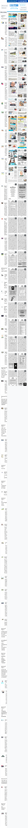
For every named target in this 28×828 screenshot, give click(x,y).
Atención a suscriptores (23, 4)
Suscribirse (23, 7)
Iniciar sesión (23, 9)
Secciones (5, 5)
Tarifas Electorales (11, 1)
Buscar (4, 7)
